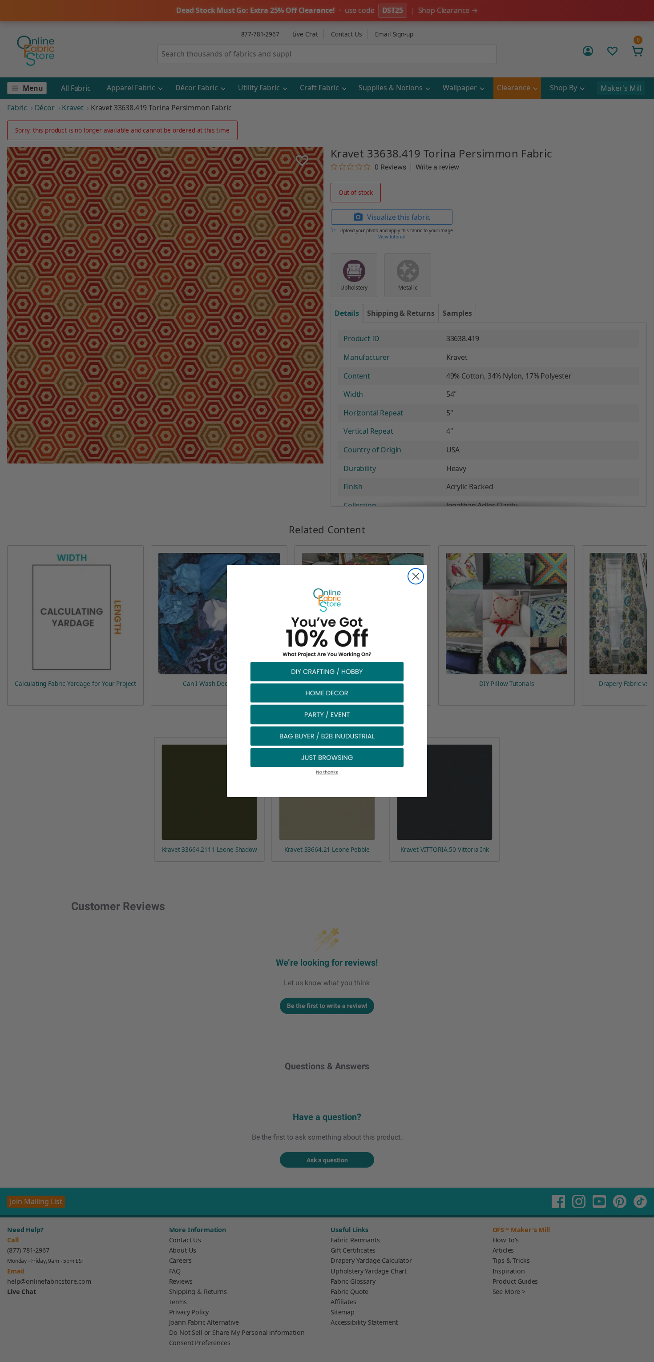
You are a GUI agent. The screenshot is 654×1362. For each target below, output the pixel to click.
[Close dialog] (416, 576)
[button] (327, 671)
